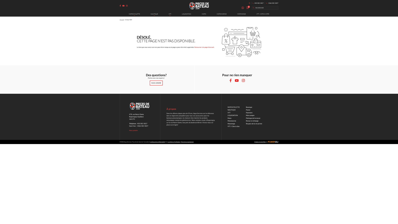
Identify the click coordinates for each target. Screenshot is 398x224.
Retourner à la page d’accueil (204, 47)
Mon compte (250, 115)
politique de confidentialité (157, 142)
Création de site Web (260, 142)
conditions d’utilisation (174, 142)
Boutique (249, 107)
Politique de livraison (253, 118)
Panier (248, 110)
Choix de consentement (187, 142)
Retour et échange (252, 121)
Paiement (249, 113)
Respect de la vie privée (254, 124)
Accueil (122, 20)
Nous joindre (156, 83)
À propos (171, 109)
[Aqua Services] (199, 6)
